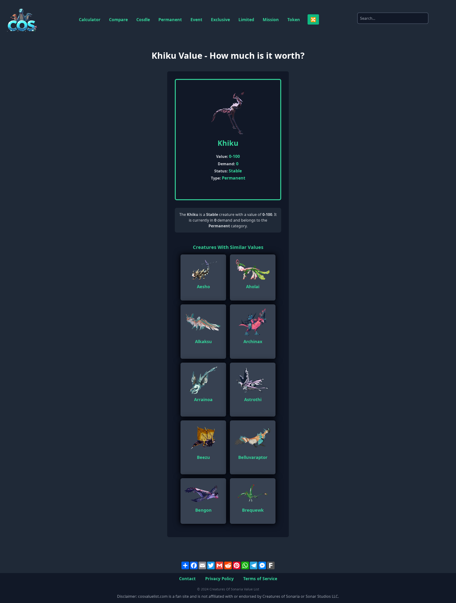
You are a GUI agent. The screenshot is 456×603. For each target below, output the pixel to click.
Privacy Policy (219, 578)
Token (293, 19)
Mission (271, 19)
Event (196, 19)
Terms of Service (260, 578)
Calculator (89, 19)
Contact (187, 578)
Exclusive (220, 19)
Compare (118, 19)
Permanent (170, 19)
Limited (246, 19)
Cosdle (143, 19)
